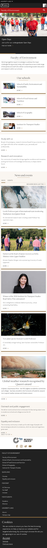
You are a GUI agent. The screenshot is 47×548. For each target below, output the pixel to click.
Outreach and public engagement (15, 406)
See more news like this (35, 184)
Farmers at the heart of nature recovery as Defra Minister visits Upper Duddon (20, 255)
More (19, 90)
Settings (5, 541)
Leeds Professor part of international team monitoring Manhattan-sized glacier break (23, 212)
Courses (4, 476)
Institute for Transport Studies (28, 124)
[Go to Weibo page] (25, 446)
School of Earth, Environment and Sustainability (29, 85)
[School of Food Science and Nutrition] (9, 100)
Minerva (4, 504)
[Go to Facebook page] (17, 446)
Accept (6, 538)
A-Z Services (6, 487)
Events (10, 180)
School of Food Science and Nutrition (27, 99)
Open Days (8, 53)
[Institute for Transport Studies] (9, 126)
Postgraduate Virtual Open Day (23, 53)
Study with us (7, 138)
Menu (6, 5)
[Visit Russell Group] (29, 440)
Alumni (4, 512)
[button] (44, 10)
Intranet (4, 493)
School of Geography (24, 112)
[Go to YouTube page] (30, 446)
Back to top (5, 434)
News (3, 180)
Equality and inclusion (10, 421)
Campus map (6, 515)
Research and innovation (11, 155)
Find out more (8, 544)
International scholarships (39, 53)
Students (5, 501)
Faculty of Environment (10, 10)
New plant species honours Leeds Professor (19, 338)
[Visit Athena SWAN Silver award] (18, 440)
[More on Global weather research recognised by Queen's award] (23, 367)
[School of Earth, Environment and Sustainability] (9, 86)
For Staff (5, 490)
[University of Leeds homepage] (44, 5)
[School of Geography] (9, 114)
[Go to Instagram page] (21, 446)
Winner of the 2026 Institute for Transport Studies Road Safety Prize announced (22, 297)
